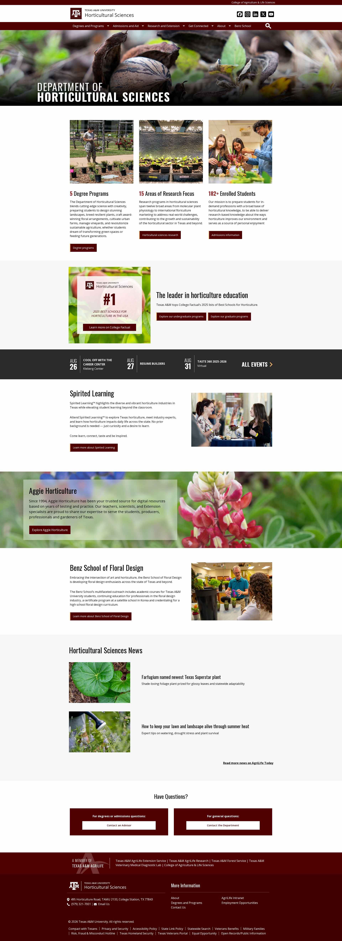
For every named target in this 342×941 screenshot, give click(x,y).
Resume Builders (152, 364)
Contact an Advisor (119, 825)
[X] (263, 14)
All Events (255, 364)
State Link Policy (172, 929)
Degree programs (83, 247)
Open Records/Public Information (243, 933)
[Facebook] (240, 14)
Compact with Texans (83, 929)
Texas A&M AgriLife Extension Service (141, 861)
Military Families (254, 929)
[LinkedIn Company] (255, 14)
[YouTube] (271, 14)
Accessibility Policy (145, 929)
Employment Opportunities (240, 902)
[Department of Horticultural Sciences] (102, 13)
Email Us (104, 904)
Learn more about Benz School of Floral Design (101, 616)
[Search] (268, 25)
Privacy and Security (115, 929)
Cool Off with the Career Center (97, 362)
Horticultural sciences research (160, 235)
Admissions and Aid (126, 26)
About (221, 26)
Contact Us (178, 907)
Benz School (243, 26)
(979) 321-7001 (81, 904)
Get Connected (198, 26)
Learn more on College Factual (109, 327)
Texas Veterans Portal (173, 933)
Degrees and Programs (88, 26)
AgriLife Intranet (233, 898)
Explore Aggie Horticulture (50, 530)
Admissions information (225, 235)
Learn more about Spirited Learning (94, 447)
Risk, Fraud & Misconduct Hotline (93, 933)
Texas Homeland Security (136, 933)
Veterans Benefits (227, 929)
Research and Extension (164, 26)
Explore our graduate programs (229, 316)
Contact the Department (223, 825)
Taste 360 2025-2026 (211, 361)
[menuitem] (90, 26)
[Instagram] (248, 14)
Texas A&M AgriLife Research (188, 861)
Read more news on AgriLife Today (248, 763)
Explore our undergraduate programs (181, 316)
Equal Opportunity (204, 933)
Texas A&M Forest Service (228, 861)
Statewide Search (199, 929)
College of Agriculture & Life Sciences (253, 2)
